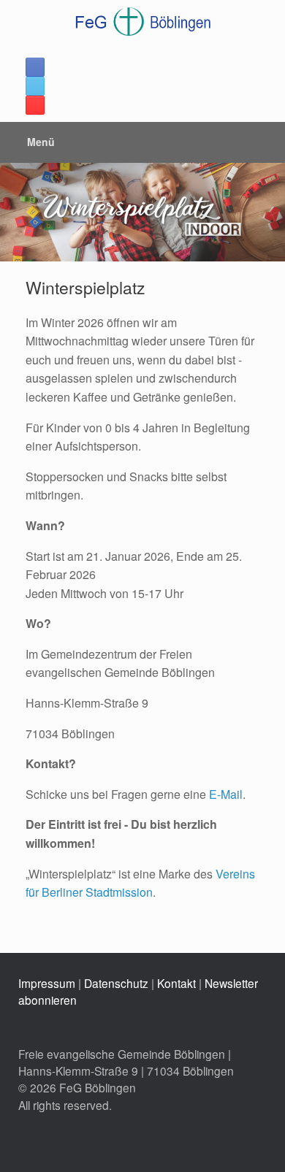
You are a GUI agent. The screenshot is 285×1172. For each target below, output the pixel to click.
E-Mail (226, 794)
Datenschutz (116, 983)
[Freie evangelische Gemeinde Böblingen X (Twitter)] (35, 86)
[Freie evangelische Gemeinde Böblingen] (142, 21)
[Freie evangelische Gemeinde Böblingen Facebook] (35, 67)
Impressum (46, 983)
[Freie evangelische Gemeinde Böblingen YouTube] (35, 105)
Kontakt (176, 983)
